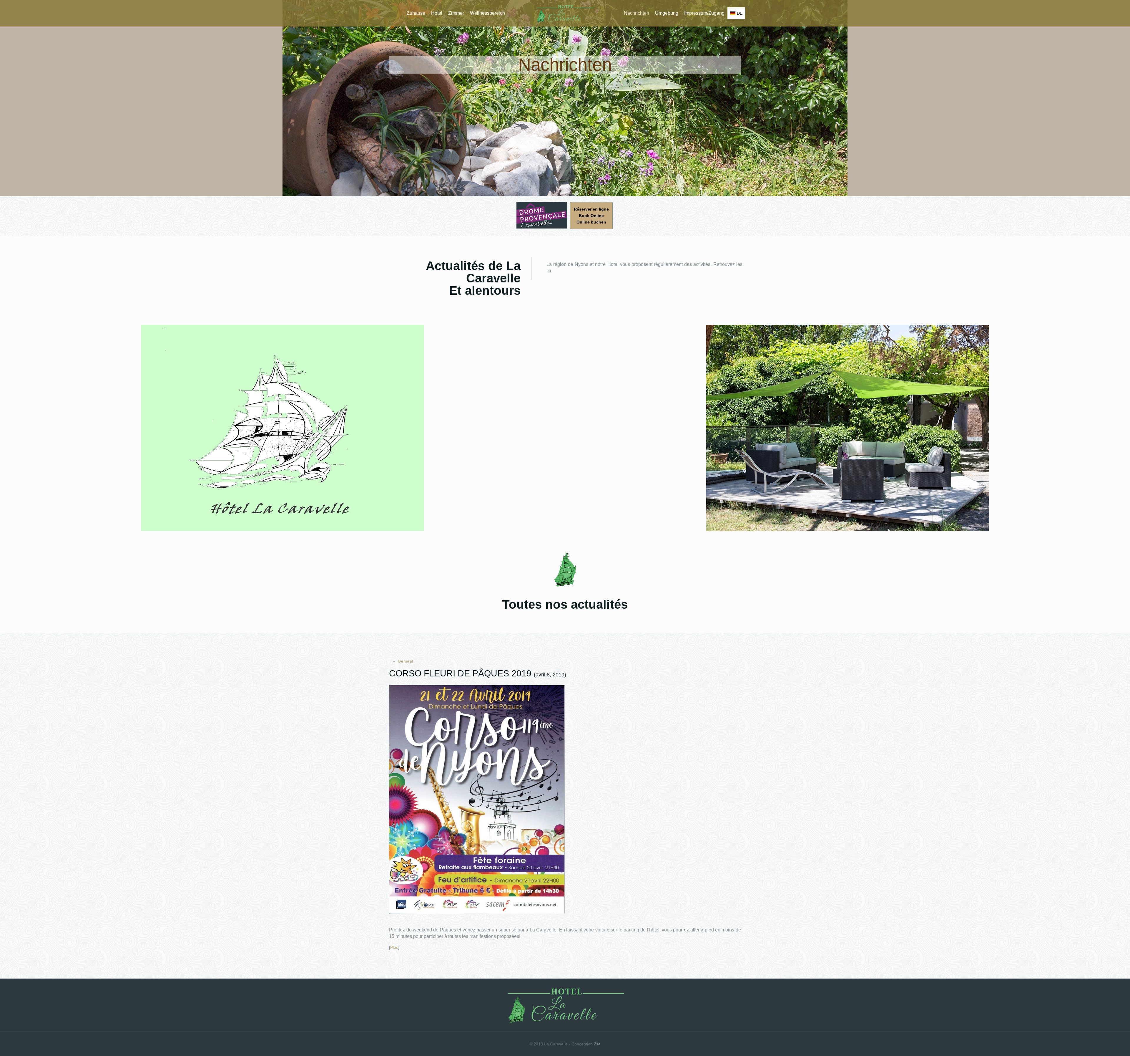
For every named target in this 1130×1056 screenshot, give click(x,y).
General (405, 661)
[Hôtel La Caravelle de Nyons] (565, 13)
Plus (394, 947)
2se (597, 1044)
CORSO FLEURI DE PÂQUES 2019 (460, 673)
